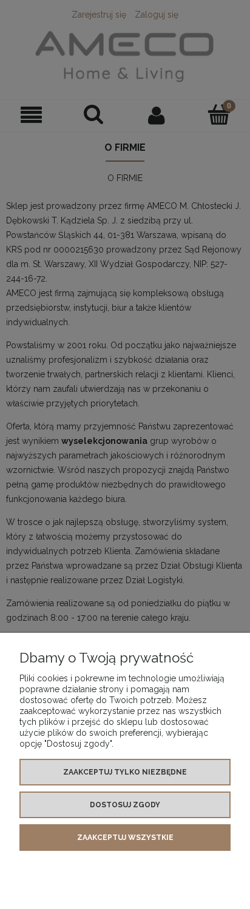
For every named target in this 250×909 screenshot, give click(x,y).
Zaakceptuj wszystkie (125, 837)
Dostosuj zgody (125, 805)
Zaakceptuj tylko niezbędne (125, 772)
